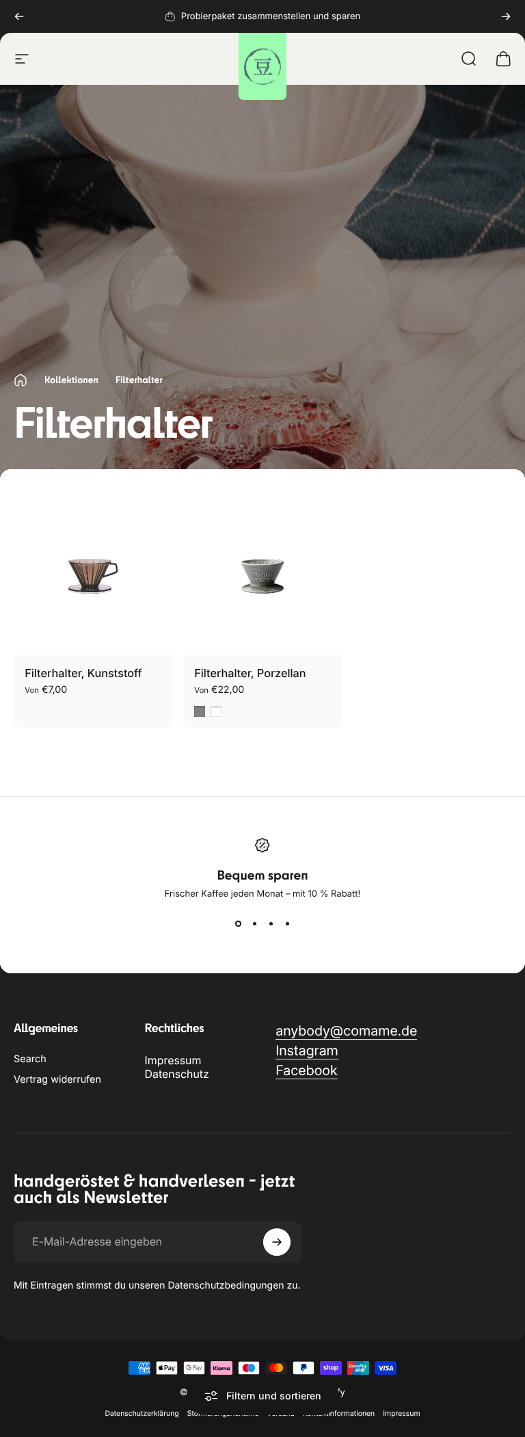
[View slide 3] (270, 924)
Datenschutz (177, 1074)
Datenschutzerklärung (141, 1413)
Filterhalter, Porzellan (250, 673)
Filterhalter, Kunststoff (83, 673)
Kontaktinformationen (339, 1413)
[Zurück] (19, 16)
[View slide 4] (287, 924)
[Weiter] (506, 16)
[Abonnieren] (277, 1242)
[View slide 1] (238, 924)
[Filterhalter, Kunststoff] (93, 576)
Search (30, 1059)
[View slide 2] (254, 924)
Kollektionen (71, 380)
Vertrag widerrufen (57, 1079)
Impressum (173, 1060)
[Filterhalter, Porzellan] (262, 576)
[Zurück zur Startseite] (20, 380)
